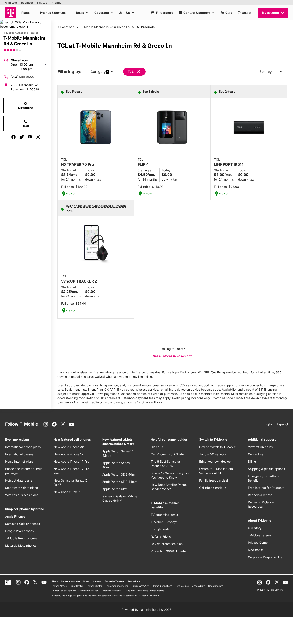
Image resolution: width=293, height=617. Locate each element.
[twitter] (21, 137)
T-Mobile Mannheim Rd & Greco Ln (105, 27)
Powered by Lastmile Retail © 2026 (146, 609)
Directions (25, 105)
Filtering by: (69, 71)
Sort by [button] (271, 71)
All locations (65, 27)
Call (26, 124)
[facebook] (13, 137)
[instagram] (38, 137)
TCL (131, 71)
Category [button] (98, 71)
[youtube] (29, 137)
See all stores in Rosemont (172, 356)
